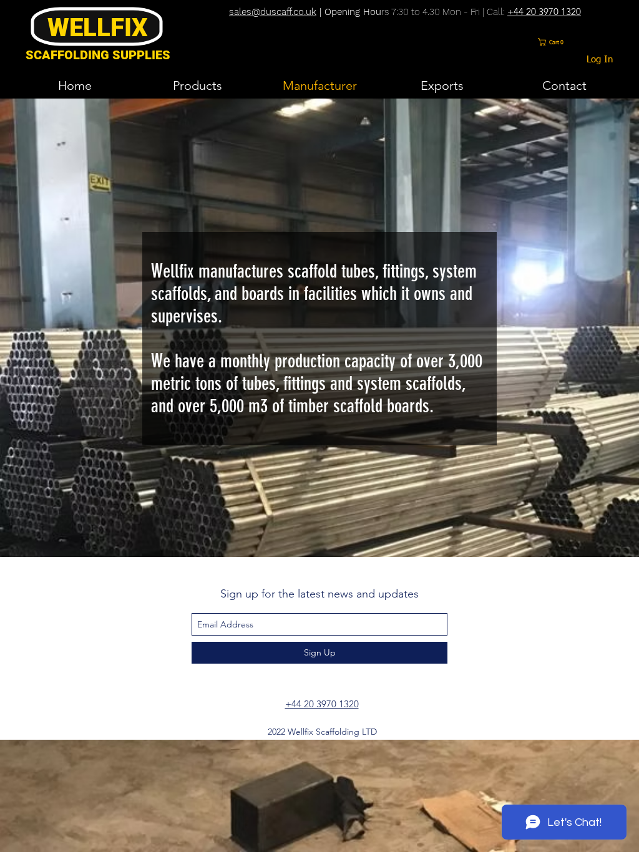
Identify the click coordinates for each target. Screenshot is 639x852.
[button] (553, 42)
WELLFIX (97, 27)
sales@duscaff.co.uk (272, 11)
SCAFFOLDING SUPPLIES (98, 54)
